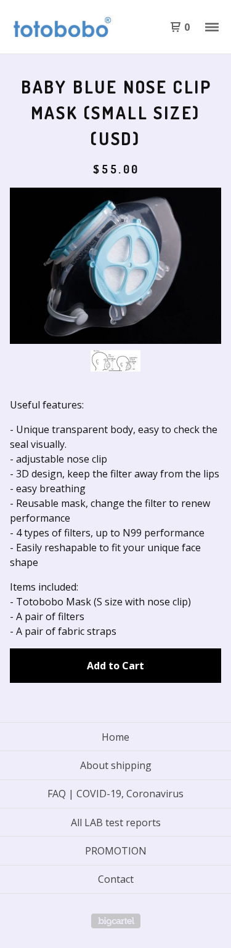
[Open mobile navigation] (212, 27)
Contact (116, 879)
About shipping (116, 765)
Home (115, 737)
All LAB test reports (116, 822)
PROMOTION (116, 851)
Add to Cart (115, 665)
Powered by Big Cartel (115, 921)
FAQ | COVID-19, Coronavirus (115, 793)
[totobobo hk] (63, 27)
